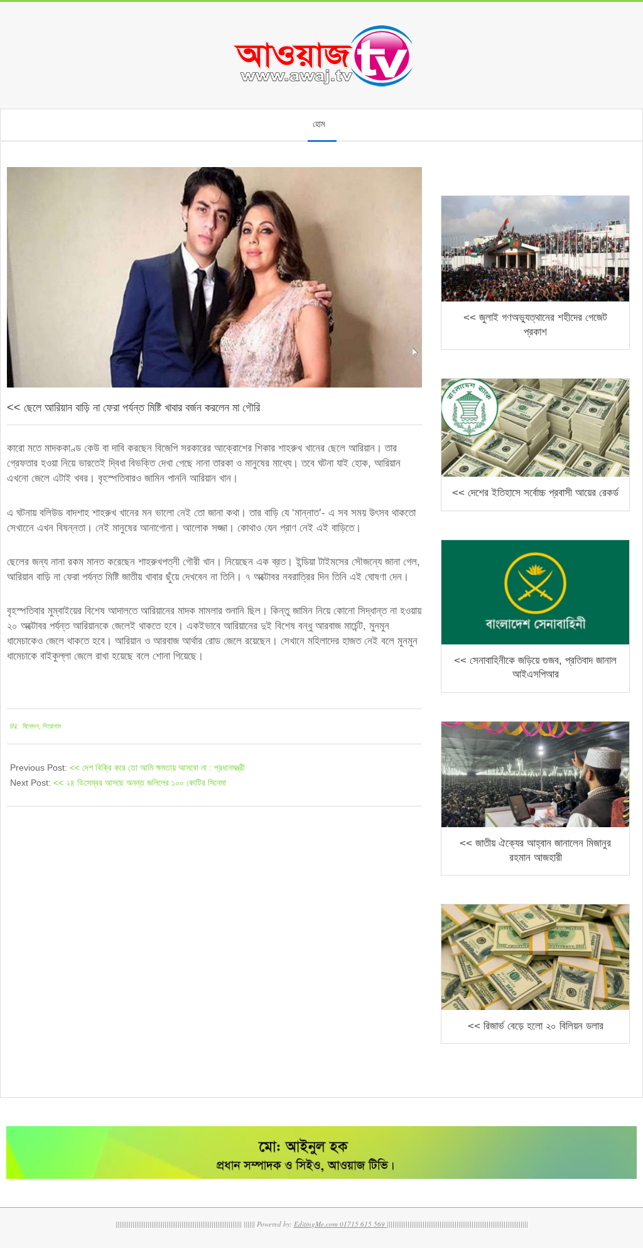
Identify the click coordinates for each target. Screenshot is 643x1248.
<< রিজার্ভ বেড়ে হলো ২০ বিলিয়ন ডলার (535, 1026)
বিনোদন (31, 726)
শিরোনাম (52, 726)
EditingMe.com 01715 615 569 (339, 1224)
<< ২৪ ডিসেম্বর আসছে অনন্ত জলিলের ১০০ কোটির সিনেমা (139, 783)
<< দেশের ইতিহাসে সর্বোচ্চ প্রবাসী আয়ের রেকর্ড (535, 493)
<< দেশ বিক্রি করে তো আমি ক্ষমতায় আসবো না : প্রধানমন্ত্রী (157, 767)
